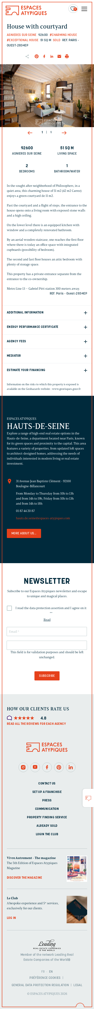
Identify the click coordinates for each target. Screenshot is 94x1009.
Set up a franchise (47, 792)
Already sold (47, 826)
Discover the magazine (24, 878)
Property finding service (47, 817)
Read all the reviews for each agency (36, 724)
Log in (11, 918)
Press (47, 800)
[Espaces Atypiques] (26, 14)
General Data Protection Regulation (40, 985)
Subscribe (47, 676)
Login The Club (47, 834)
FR (43, 972)
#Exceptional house (23, 40)
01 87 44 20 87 (25, 511)
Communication (47, 809)
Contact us (46, 783)
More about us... (24, 533)
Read (47, 620)
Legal (77, 985)
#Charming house (63, 35)
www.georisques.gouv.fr (66, 389)
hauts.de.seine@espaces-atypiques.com (43, 518)
